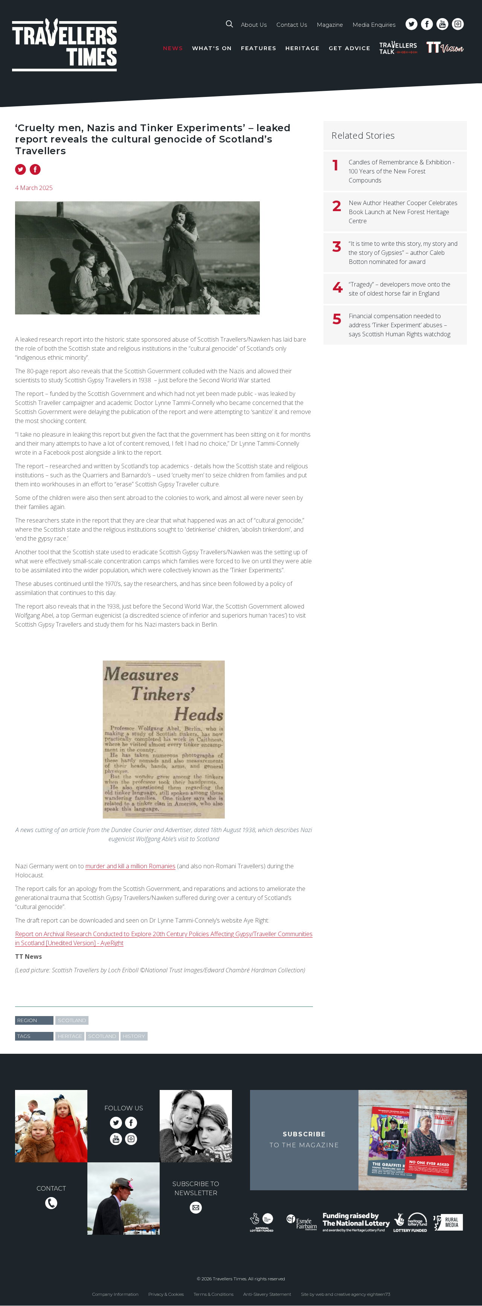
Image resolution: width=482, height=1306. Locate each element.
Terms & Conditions (213, 1294)
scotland (102, 1036)
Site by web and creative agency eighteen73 (345, 1294)
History (134, 1036)
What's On (212, 48)
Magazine (330, 24)
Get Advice (350, 48)
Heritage (302, 48)
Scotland (72, 1020)
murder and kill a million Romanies (130, 866)
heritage (70, 1036)
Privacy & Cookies (166, 1294)
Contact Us (291, 24)
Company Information (115, 1294)
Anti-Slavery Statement (267, 1294)
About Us (254, 24)
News (173, 48)
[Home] (64, 46)
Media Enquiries (373, 24)
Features (258, 48)
